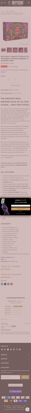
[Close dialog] (30, 198)
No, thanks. (20, 211)
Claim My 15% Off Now (21, 208)
